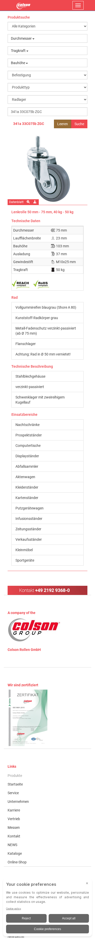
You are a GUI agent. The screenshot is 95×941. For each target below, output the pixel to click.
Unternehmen (18, 802)
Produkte (15, 776)
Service (13, 793)
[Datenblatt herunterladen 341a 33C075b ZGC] (35, 202)
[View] (47, 718)
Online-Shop (17, 862)
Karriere (14, 810)
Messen (14, 827)
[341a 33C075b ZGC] (47, 168)
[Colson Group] (34, 630)
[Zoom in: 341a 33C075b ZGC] (28, 202)
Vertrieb (14, 819)
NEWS (12, 845)
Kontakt (14, 836)
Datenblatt (16, 202)
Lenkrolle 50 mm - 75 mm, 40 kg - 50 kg (42, 212)
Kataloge (15, 853)
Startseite (15, 784)
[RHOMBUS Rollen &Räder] (24, 5)
